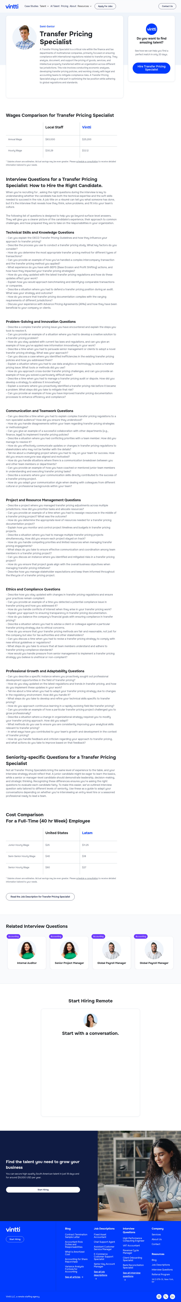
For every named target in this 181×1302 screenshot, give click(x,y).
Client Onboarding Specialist (132, 1259)
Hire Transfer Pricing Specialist (151, 68)
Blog (68, 1228)
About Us (157, 1239)
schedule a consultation (87, 161)
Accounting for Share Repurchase (76, 1260)
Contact (156, 1244)
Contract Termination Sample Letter (76, 1235)
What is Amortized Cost (74, 1253)
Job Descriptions (104, 1228)
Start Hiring (43, 1189)
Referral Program (161, 1274)
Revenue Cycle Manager (131, 1251)
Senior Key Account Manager (104, 1265)
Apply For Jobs (105, 6)
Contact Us (167, 6)
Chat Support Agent (104, 1242)
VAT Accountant (131, 1245)
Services (156, 1234)
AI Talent (55, 6)
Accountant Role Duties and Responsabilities (74, 1244)
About (73, 6)
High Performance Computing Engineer (133, 1239)
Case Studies (31, 6)
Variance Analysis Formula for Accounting (74, 1269)
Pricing (64, 6)
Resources (83, 6)
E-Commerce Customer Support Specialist (103, 1257)
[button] (44, 6)
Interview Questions (162, 1269)
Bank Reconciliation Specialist (133, 1266)
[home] (12, 6)
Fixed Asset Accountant (100, 1235)
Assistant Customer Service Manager (104, 1248)
